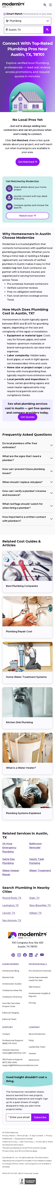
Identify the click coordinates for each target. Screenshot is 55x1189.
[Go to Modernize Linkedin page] (31, 955)
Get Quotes (28, 417)
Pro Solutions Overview (40, 971)
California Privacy (10, 1142)
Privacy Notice (8, 1135)
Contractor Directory (12, 997)
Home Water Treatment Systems (26, 677)
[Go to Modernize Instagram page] (19, 955)
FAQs (31, 1040)
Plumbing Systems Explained (23, 813)
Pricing (32, 1003)
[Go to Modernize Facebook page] (25, 955)
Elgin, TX (34, 898)
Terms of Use (22, 1135)
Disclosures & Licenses (24, 1139)
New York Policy (27, 1142)
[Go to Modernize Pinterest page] (13, 955)
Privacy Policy (8, 1151)
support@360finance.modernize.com (20, 1065)
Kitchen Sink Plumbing (19, 722)
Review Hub (8, 977)
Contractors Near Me (12, 990)
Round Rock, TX (11, 898)
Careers (32, 1053)
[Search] (45, 4)
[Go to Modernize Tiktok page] (36, 955)
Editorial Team (9, 1019)
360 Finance (34, 987)
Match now (26, 215)
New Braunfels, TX (40, 905)
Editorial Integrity (10, 1013)
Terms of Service (25, 1151)
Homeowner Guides (11, 984)
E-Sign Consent (37, 1135)
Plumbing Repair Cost (19, 631)
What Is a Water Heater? (21, 767)
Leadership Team (37, 1047)
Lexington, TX (10, 905)
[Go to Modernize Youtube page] (42, 955)
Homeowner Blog (10, 971)
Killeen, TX (35, 913)
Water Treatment (40, 870)
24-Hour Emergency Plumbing (9, 847)
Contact (6, 1034)
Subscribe (40, 1117)
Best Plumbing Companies (22, 586)
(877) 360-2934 (9, 1062)
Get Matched (26, 161)
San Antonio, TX (11, 920)
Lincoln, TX (8, 913)
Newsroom (34, 1060)
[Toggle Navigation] (50, 4)
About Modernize (37, 1034)
